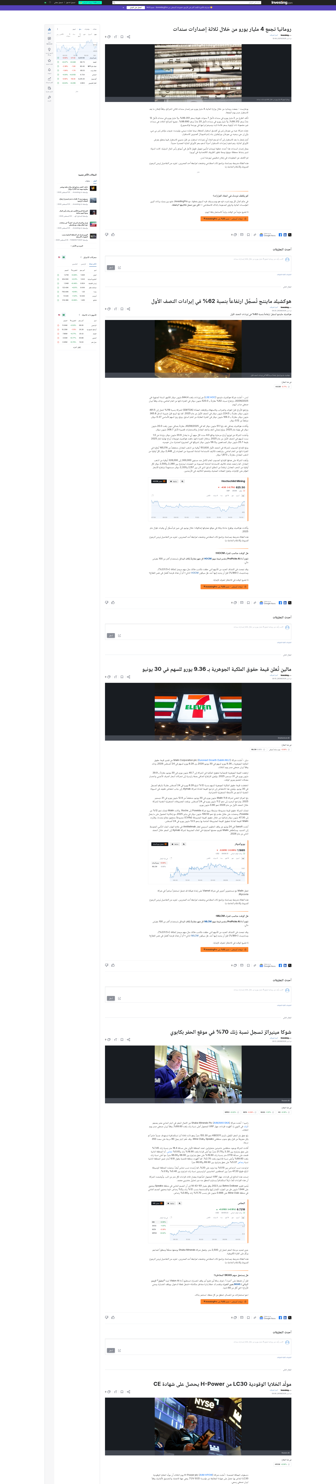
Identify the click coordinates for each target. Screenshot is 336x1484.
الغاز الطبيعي (92, 83)
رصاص (241, 1162)
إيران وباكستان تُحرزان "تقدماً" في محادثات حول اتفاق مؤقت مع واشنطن (73, 224)
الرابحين (83, 264)
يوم (243, 495)
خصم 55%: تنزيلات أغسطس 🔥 (90, 3)
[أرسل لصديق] (241, 234)
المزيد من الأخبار (77, 246)
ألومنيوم (93, 79)
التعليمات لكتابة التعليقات (284, 274)
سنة (221, 495)
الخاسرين (75, 264)
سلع (80, 29)
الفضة (94, 62)
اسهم (74, 29)
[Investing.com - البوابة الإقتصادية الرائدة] (282, 2)
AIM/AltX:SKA (221, 1122)
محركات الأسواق (89, 257)
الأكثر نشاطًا (92, 264)
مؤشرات (87, 29)
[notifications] (50, 2)
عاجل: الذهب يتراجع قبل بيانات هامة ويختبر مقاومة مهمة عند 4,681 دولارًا (74, 188)
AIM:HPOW (206, 1475)
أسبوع (237, 495)
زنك (245, 1126)
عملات (94, 29)
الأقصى (208, 495)
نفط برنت (93, 70)
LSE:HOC (210, 397)
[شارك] (128, 36)
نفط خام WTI (92, 66)
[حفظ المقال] (122, 36)
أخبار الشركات (274, 35)
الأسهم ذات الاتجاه (89, 315)
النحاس (94, 75)
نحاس (169, 1151)
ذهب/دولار (93, 58)
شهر (232, 495)
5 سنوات (215, 495)
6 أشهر (227, 495)
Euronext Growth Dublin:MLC (214, 760)
